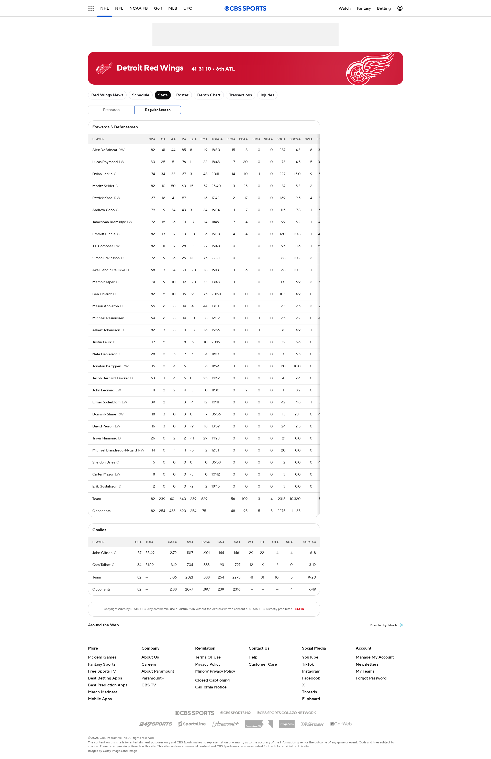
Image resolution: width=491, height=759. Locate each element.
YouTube (310, 657)
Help (253, 657)
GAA (171, 542)
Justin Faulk (101, 342)
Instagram (311, 671)
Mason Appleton (105, 306)
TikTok (308, 664)
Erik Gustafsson (104, 486)
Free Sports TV (102, 671)
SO (288, 542)
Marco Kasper (103, 282)
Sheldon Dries (103, 462)
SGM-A (308, 542)
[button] (91, 8)
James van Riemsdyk (109, 222)
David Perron (103, 426)
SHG (255, 139)
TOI (148, 542)
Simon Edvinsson (106, 258)
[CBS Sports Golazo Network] (286, 712)
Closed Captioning (212, 680)
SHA (267, 139)
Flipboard (311, 698)
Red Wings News (107, 95)
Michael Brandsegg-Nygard (114, 450)
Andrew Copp (103, 210)
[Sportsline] (192, 723)
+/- (192, 139)
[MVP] (287, 722)
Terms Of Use (208, 657)
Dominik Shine (104, 414)
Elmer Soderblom (106, 402)
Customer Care (263, 664)
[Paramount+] (225, 722)
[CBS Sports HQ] (235, 712)
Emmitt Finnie (104, 234)
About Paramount (157, 671)
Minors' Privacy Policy (215, 671)
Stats (163, 95)
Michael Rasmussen (108, 318)
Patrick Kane (102, 198)
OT (274, 542)
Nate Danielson (104, 354)
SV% (205, 542)
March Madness (102, 692)
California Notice (211, 687)
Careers (148, 664)
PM (202, 139)
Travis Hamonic (104, 438)
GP (151, 139)
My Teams (365, 671)
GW (307, 139)
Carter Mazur (103, 474)
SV (189, 542)
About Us (150, 657)
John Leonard (103, 390)
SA (236, 542)
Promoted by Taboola (383, 625)
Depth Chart (208, 95)
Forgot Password (371, 678)
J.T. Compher (102, 246)
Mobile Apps (100, 698)
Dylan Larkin (102, 174)
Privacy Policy (207, 664)
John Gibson (102, 553)
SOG (280, 139)
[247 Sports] (155, 723)
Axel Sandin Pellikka (108, 270)
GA (219, 542)
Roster (182, 95)
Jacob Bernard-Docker (110, 378)
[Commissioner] (259, 722)
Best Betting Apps (105, 678)
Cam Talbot (101, 565)
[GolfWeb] (341, 724)
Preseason (111, 110)
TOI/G (215, 139)
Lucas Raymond (105, 162)
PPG (230, 139)
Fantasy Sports (101, 664)
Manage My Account (375, 657)
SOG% (293, 139)
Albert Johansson (106, 330)
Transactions (240, 95)
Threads (309, 692)
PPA (242, 139)
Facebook (311, 678)
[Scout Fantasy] (312, 723)
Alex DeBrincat (104, 150)
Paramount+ (152, 678)
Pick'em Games (102, 657)
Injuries (267, 95)
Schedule (140, 95)
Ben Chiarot (102, 294)
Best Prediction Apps (107, 685)
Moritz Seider (103, 186)
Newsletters (367, 664)
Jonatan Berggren (106, 366)
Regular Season (158, 110)
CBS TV (148, 685)
